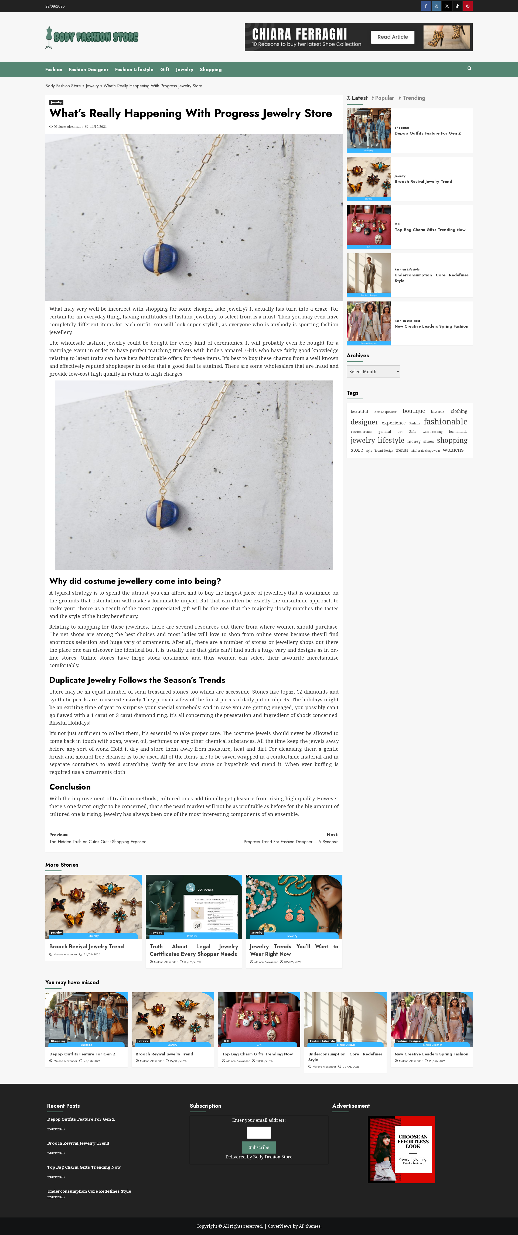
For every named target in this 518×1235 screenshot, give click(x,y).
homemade (458, 431)
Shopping (211, 69)
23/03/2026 (264, 1061)
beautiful (359, 411)
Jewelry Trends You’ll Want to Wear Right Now (294, 950)
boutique (414, 410)
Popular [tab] (384, 98)
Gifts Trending (432, 432)
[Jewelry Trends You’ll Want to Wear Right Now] (294, 907)
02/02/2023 (292, 962)
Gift (164, 69)
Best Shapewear (385, 412)
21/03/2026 (437, 1061)
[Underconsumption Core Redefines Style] (369, 275)
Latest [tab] (359, 98)
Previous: (97, 838)
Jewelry (184, 69)
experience (394, 423)
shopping (452, 439)
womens (453, 449)
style (369, 450)
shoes (428, 441)
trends (402, 449)
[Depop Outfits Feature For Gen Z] (369, 130)
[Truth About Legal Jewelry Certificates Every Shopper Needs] (194, 907)
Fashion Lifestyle (134, 69)
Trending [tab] (413, 98)
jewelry (363, 439)
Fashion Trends (361, 432)
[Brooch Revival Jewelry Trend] (93, 907)
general (384, 431)
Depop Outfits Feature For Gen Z (428, 133)
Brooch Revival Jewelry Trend (86, 947)
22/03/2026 (351, 1066)
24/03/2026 (92, 954)
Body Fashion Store (63, 86)
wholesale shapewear (425, 450)
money (414, 441)
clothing (459, 411)
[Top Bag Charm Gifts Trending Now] (369, 226)
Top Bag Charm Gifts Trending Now (430, 230)
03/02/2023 (192, 962)
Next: (291, 838)
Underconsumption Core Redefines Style (432, 278)
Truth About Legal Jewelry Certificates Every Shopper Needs (194, 950)
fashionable (446, 421)
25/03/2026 (92, 1061)
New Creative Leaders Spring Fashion (431, 326)
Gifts (412, 431)
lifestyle (391, 439)
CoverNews (280, 1226)
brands (438, 411)
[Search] (469, 68)
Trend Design (383, 450)
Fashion (53, 69)
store (357, 449)
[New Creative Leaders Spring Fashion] (369, 323)
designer (365, 421)
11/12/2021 (98, 126)
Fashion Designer (88, 69)
